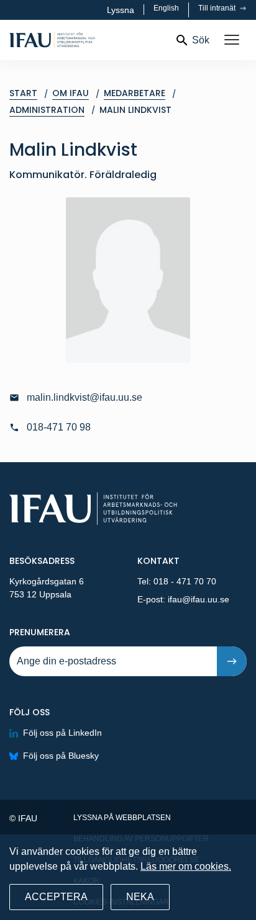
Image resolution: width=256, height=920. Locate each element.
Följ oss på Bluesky (61, 756)
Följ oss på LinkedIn (62, 733)
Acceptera (56, 896)
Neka (140, 896)
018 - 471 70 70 (184, 581)
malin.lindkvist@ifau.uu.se (84, 397)
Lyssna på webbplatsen (122, 817)
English (166, 8)
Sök (200, 40)
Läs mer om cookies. (185, 866)
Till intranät (217, 8)
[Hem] (87, 40)
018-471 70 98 (59, 427)
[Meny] (232, 40)
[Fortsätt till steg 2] (232, 661)
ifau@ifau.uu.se (198, 599)
